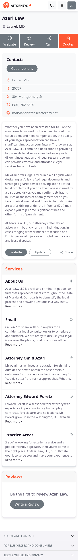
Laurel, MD (16, 26)
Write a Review (27, 504)
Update (40, 252)
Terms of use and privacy (23, 555)
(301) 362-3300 (23, 105)
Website (9, 44)
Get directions (22, 68)
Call (49, 44)
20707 (16, 88)
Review (29, 44)
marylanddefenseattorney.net (35, 113)
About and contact (19, 536)
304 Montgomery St (27, 96)
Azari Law (13, 18)
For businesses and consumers (28, 546)
